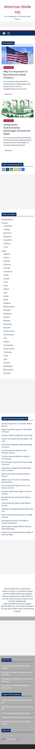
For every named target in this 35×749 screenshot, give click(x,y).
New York (7, 328)
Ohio (5, 338)
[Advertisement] (17, 192)
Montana (7, 321)
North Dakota (9, 335)
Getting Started (8, 67)
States (4, 251)
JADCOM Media (11, 739)
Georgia (6, 278)
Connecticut (8, 271)
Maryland (7, 303)
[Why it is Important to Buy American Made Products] (17, 55)
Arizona (6, 257)
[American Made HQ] (4, 33)
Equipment (7, 236)
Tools (6, 247)
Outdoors (7, 243)
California (7, 264)
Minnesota (7, 314)
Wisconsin (7, 373)
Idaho (6, 282)
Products (5, 223)
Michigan (7, 310)
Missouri (7, 317)
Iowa (5, 292)
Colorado (7, 268)
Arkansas (7, 261)
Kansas (6, 296)
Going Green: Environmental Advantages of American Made (17, 129)
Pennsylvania (8, 345)
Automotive (8, 226)
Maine (6, 299)
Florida (6, 275)
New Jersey (8, 324)
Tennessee (8, 352)
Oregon (6, 342)
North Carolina (9, 331)
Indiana (6, 289)
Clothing (7, 229)
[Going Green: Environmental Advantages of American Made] (17, 108)
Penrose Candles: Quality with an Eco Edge (17, 435)
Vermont (7, 363)
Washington (8, 366)
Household (7, 240)
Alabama (7, 254)
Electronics (7, 233)
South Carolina (9, 349)
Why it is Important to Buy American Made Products (16, 74)
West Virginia (8, 370)
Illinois (6, 285)
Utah (5, 359)
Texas (6, 356)
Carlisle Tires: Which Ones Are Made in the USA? (17, 717)
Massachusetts (9, 307)
